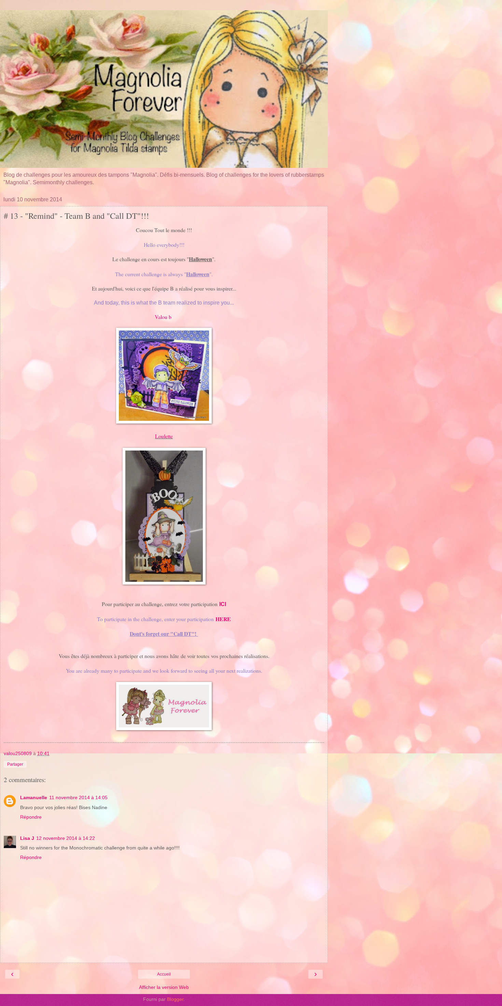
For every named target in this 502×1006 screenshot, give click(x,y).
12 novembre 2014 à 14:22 (65, 838)
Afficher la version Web (164, 987)
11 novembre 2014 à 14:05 (78, 797)
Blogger (175, 999)
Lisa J (27, 838)
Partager (15, 764)
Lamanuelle (33, 797)
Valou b (164, 316)
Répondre (31, 817)
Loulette (164, 436)
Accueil (164, 974)
